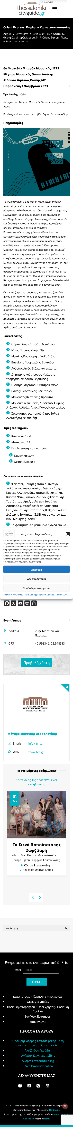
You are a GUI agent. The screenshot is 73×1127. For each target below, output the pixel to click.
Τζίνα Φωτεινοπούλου (38, 1066)
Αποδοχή (36, 569)
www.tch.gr (36, 752)
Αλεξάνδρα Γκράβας (38, 1050)
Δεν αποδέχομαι (36, 578)
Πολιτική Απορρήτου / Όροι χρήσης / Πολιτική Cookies (29, 594)
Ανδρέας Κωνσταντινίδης (38, 1055)
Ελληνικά (48, 2)
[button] (68, 534)
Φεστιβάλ (59, 34)
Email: (18, 969)
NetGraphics (54, 1110)
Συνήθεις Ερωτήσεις (38, 1016)
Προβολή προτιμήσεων (36, 588)
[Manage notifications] (65, 1106)
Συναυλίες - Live (42, 34)
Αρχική (7, 34)
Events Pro (22, 34)
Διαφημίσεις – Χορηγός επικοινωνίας (38, 996)
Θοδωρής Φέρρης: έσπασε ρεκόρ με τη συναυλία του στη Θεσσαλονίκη (38, 1042)
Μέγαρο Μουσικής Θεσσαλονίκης (32, 733)
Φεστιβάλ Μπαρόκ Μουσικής (20, 37)
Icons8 (47, 1118)
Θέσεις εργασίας (38, 1001)
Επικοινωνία (63, 594)
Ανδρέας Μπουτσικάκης (38, 1060)
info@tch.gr (36, 743)
